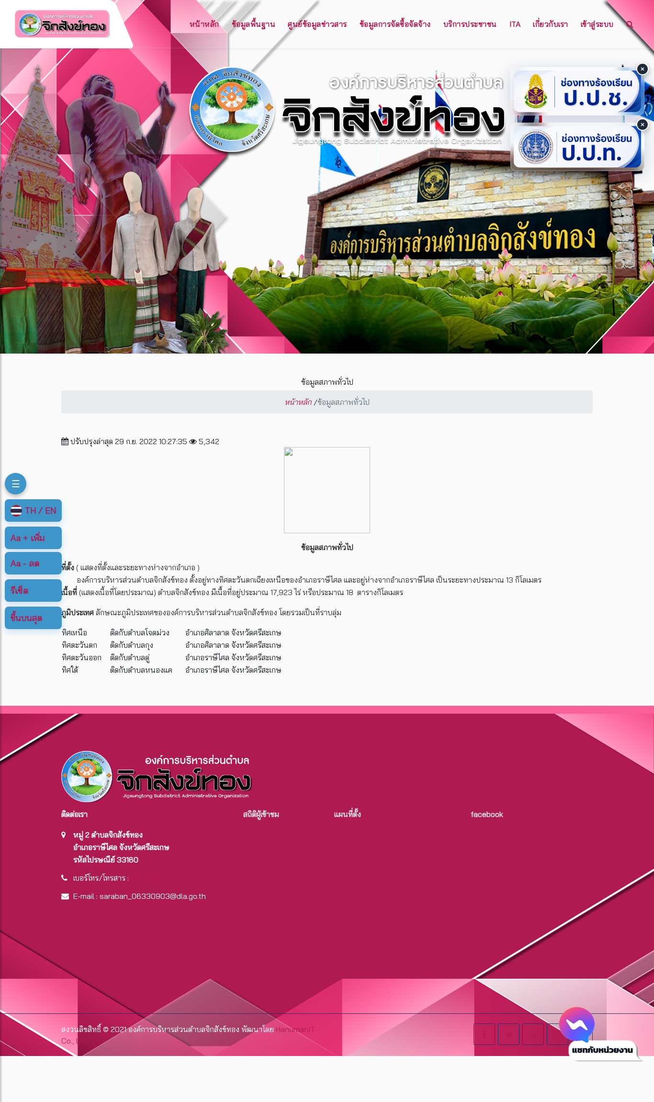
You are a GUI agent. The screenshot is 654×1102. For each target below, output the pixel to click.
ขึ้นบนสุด (26, 617)
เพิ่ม (28, 537)
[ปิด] (642, 69)
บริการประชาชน (470, 24)
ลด (25, 563)
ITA (515, 24)
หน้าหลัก (204, 24)
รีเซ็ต (19, 590)
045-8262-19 (153, 878)
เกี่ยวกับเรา (550, 24)
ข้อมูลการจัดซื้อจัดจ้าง (395, 24)
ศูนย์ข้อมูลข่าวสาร (317, 24)
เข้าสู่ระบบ (597, 24)
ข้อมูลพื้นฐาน (254, 24)
